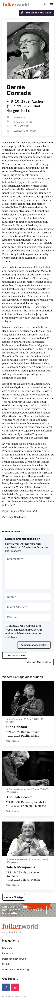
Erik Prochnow (15, 719)
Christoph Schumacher (19, 789)
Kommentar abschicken (34, 644)
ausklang (19, 117)
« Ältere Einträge (13, 897)
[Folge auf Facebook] (6, 987)
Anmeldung (37, 909)
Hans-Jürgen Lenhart (18, 859)
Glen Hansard (16, 727)
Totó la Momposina (20, 867)
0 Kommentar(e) (23, 121)
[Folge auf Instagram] (15, 987)
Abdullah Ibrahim (19, 797)
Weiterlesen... (13, 741)
